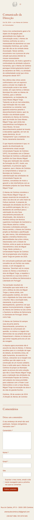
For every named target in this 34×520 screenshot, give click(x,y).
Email (5, 461)
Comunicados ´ (9, 25)
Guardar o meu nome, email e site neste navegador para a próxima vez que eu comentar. (18, 482)
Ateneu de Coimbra (22, 22)
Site (4, 471)
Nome (6, 452)
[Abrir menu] (20, 4)
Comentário (8, 430)
